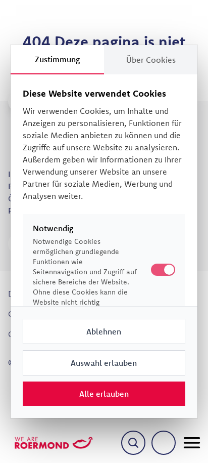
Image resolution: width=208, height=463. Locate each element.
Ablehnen (103, 331)
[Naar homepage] (53, 443)
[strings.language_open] (163, 443)
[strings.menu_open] (192, 443)
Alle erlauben (104, 394)
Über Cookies (151, 60)
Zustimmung (57, 59)
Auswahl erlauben (104, 363)
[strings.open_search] (133, 443)
